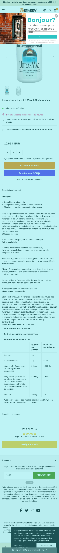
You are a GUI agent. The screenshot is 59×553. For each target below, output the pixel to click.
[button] (56, 16)
